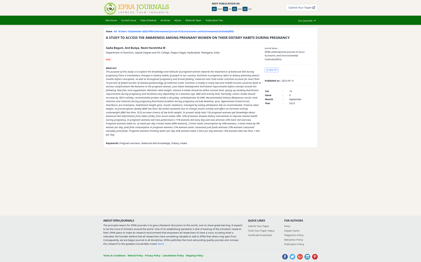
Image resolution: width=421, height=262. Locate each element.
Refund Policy (135, 255)
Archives (165, 20)
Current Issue (128, 20)
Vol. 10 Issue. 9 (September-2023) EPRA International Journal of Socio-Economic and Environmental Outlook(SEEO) (174, 31)
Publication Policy (294, 244)
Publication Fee (214, 20)
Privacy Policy (153, 255)
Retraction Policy (293, 239)
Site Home (111, 20)
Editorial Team (193, 20)
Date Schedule (148, 20)
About (177, 20)
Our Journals (305, 20)
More (161, 243)
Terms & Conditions (114, 255)
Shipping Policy (194, 255)
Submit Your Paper (300, 7)
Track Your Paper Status (261, 230)
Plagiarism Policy (294, 235)
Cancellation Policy (173, 255)
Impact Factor (292, 230)
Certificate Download (260, 235)
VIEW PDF (272, 70)
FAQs (287, 226)
